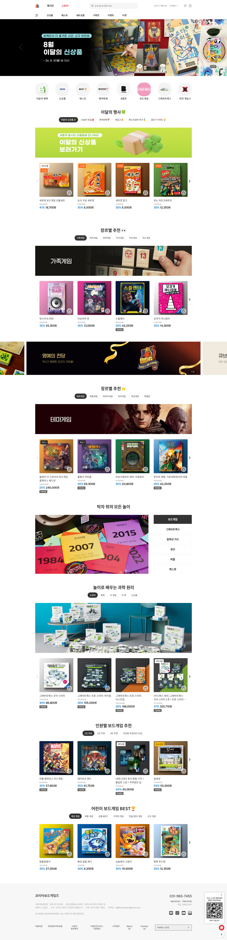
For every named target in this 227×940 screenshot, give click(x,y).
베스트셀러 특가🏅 (137, 119)
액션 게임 (75, 816)
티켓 (124, 15)
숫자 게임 (151, 816)
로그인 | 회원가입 (160, 6)
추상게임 (133, 237)
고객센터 (172, 6)
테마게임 (81, 396)
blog (190, 913)
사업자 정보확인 (74, 927)
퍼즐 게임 (89, 816)
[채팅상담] (221, 927)
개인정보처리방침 (55, 926)
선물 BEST (103, 816)
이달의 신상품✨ (68, 119)
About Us (129, 927)
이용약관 (39, 926)
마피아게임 (108, 396)
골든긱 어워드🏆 (158, 119)
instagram (177, 913)
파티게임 (94, 237)
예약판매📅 (104, 119)
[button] (21, 47)
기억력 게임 (118, 816)
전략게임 (107, 237)
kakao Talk (171, 913)
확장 (103, 595)
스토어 (65, 5)
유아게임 (122, 396)
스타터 (93, 595)
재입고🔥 (119, 119)
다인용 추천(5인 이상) (132, 733)
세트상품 (80, 15)
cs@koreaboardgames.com (127, 907)
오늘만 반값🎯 (87, 119)
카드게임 (146, 237)
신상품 (50, 15)
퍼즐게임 (94, 396)
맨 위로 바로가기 (222, 935)
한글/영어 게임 (135, 816)
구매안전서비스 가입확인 (96, 927)
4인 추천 (114, 733)
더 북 (124, 595)
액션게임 (135, 396)
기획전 (96, 15)
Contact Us (144, 927)
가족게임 (81, 237)
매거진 (50, 5)
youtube (183, 913)
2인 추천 (101, 733)
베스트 (64, 15)
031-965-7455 (98, 907)
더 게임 (113, 595)
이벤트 (111, 15)
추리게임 (120, 237)
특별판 (147, 396)
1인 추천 (88, 733)
